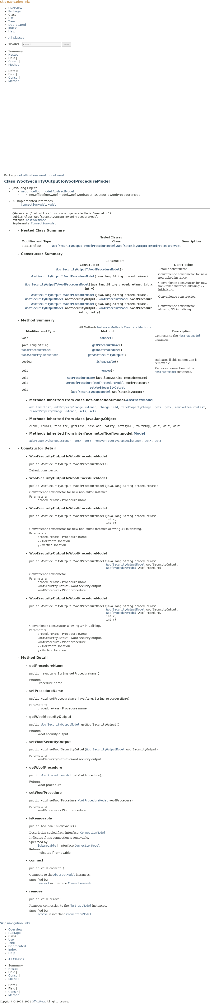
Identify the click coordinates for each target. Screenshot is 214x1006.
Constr (13, 61)
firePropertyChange (136, 407)
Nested (13, 54)
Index (12, 28)
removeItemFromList (190, 407)
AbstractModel (37, 220)
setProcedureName (80, 377)
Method (13, 64)
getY (168, 407)
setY (92, 411)
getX (158, 407)
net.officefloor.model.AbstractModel (47, 191)
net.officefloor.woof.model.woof (40, 175)
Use (11, 18)
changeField (108, 407)
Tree (11, 21)
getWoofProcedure (105, 350)
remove (106, 370)
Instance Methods (110, 327)
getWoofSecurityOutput (105, 355)
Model (52, 204)
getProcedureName (105, 345)
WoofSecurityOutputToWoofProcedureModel (88, 269)
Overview (15, 8)
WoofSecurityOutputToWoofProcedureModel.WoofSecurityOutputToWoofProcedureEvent (116, 245)
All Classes (16, 37)
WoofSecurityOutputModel (44, 299)
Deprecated (17, 24)
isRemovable (105, 361)
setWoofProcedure (78, 382)
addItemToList (40, 407)
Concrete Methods (137, 327)
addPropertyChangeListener (75, 407)
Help (11, 31)
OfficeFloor (38, 1001)
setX (82, 411)
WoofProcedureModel (114, 299)
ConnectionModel (33, 204)
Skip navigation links (15, 1)
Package (14, 11)
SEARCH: (15, 44)
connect (105, 338)
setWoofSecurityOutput (107, 387)
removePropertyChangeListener (52, 411)
